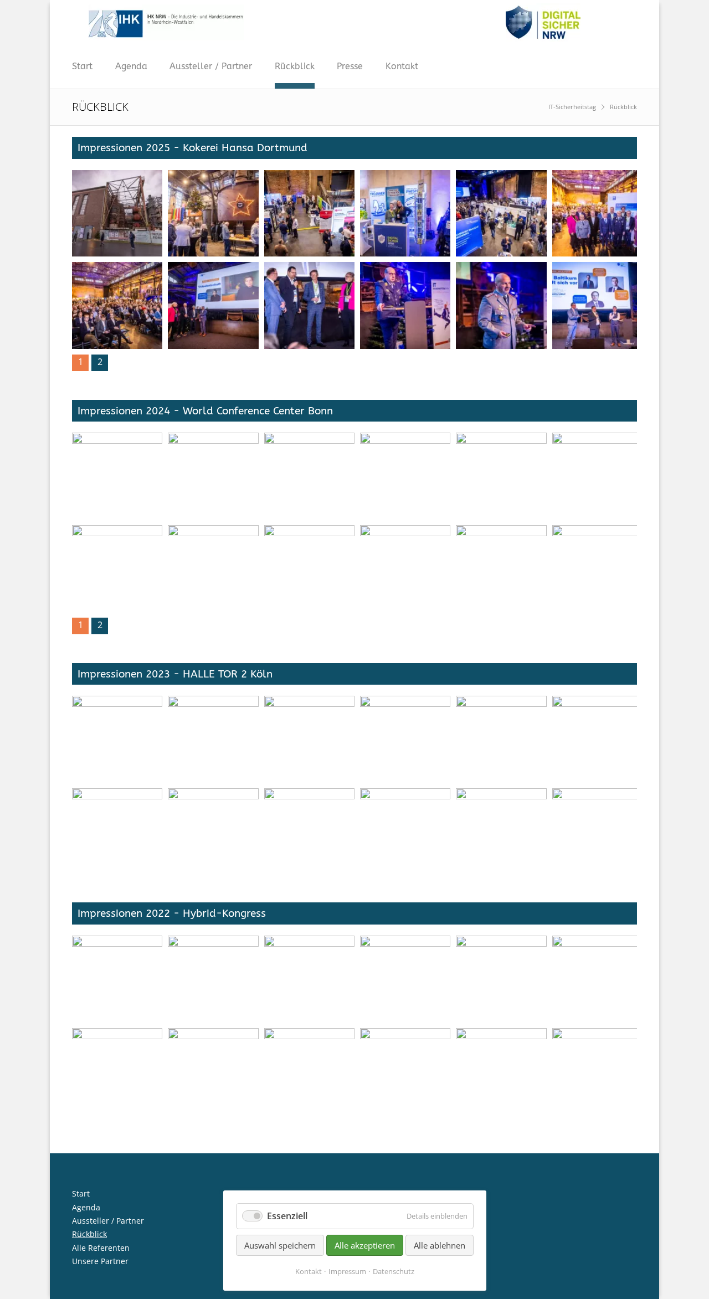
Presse (350, 66)
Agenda (131, 66)
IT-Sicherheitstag (572, 106)
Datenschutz (393, 1271)
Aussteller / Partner (210, 66)
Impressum (347, 1271)
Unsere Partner (100, 1261)
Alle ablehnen (439, 1245)
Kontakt (402, 66)
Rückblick (295, 66)
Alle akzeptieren (365, 1245)
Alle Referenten (101, 1247)
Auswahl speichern (280, 1245)
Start (82, 66)
